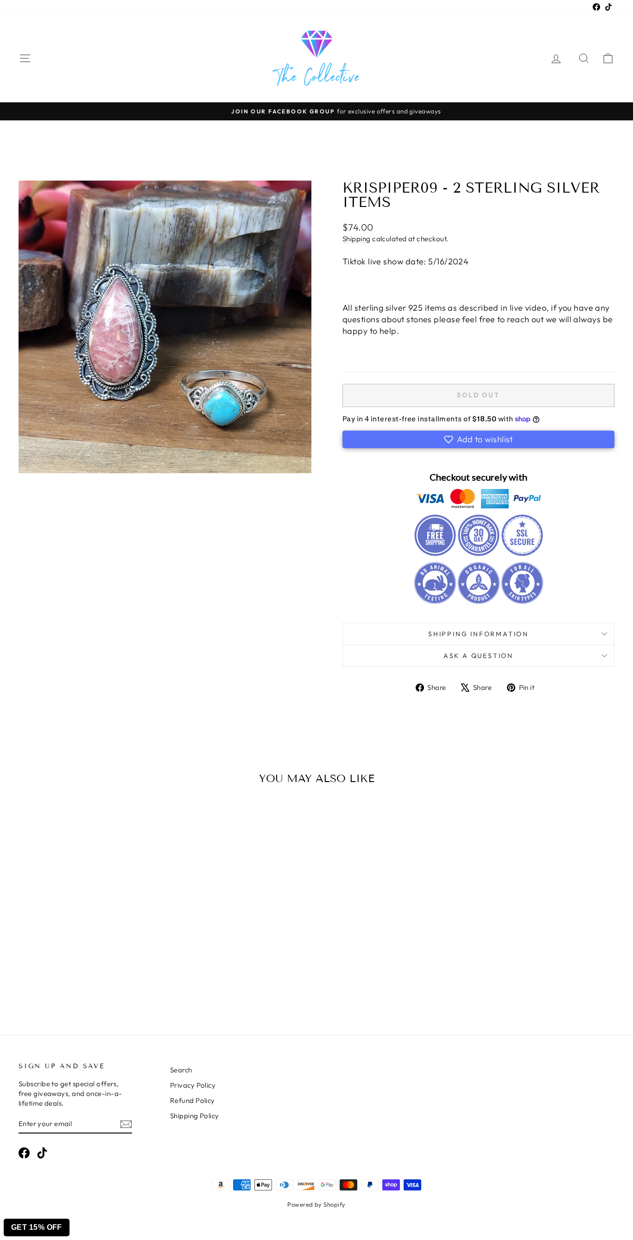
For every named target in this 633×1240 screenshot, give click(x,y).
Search (181, 1069)
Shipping (356, 238)
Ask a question (478, 655)
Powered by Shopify (316, 1204)
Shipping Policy (194, 1115)
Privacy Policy (192, 1085)
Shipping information (478, 634)
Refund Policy (192, 1100)
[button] (478, 439)
